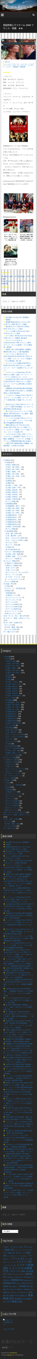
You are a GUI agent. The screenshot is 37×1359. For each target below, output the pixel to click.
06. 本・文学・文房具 (11, 623)
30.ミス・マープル (12, 575)
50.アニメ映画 (10, 529)
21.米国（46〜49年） (13, 508)
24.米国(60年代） (12, 515)
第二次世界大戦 (22, 1292)
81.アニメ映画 (10, 501)
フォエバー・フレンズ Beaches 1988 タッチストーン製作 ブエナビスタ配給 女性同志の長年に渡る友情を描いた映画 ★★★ (18, 1125)
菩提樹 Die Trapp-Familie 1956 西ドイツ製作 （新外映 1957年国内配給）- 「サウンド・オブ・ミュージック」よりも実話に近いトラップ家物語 (18, 1024)
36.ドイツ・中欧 (11, 545)
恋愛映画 (17, 1280)
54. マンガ (8, 625)
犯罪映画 (27, 1289)
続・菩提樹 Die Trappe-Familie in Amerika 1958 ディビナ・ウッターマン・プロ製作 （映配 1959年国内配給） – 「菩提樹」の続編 (18, 1015)
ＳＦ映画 (14, 1301)
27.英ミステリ (10, 570)
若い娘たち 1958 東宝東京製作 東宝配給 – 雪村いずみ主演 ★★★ (18, 1132)
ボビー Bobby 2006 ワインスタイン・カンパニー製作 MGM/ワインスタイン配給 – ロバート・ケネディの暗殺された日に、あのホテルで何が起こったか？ (18, 1051)
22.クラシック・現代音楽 (13, 588)
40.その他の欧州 (11, 549)
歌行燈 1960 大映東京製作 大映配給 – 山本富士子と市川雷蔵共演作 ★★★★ (18, 1065)
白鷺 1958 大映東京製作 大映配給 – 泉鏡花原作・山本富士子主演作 (18, 444)
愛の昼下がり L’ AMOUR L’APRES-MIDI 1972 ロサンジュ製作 (17, 327)
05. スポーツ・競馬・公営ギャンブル (17, 618)
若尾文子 (14, 1295)
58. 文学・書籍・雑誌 (12, 627)
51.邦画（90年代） (12, 494)
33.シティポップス (12, 600)
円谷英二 (11, 1274)
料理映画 (22, 67)
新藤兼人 (15, 1286)
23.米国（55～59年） (13, 513)
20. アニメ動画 (10, 581)
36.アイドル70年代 (12, 607)
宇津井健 (10, 1277)
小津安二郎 (19, 1277)
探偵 (19, 1283)
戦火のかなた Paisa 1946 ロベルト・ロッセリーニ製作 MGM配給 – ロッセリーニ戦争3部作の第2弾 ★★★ (18, 406)
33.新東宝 (9, 481)
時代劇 (24, 1286)
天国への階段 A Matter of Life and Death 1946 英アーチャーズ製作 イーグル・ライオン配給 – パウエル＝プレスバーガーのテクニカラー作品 (18, 1033)
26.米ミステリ (10, 568)
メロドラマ (17, 1271)
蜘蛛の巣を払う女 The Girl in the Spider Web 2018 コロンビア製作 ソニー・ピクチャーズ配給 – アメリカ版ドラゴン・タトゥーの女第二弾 (18, 428)
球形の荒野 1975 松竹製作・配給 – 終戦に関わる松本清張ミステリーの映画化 (18, 1118)
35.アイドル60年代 (12, 604)
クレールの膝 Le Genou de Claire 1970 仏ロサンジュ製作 (17, 332)
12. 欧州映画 (15, 43)
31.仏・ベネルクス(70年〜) (15, 540)
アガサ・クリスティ (12, 1247)
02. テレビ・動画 (9, 561)
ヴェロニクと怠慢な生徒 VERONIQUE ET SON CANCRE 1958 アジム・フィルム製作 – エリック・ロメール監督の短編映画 (18, 983)
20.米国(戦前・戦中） (13, 506)
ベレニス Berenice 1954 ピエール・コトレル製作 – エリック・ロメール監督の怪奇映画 (18, 1071)
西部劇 (23, 1296)
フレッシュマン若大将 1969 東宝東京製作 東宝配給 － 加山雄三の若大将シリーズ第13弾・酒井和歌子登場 (18, 1078)
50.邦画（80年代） (12, 492)
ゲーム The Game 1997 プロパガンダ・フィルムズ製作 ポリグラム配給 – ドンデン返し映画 (18, 1000)
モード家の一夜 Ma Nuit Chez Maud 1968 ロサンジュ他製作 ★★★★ (18, 337)
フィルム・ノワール (17, 1257)
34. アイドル (10, 602)
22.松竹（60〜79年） (13, 469)
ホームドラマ (10, 1262)
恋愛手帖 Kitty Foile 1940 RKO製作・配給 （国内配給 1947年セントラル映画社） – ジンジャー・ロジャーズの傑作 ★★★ (18, 992)
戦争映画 (9, 1283)
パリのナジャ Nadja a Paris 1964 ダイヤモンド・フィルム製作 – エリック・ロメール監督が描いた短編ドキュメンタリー (18, 398)
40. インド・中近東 (12, 558)
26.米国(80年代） (12, 520)
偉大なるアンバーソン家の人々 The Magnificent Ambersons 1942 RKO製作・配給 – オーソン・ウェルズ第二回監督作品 (18, 1092)
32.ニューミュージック (14, 597)
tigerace (7, 62)
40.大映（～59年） (12, 485)
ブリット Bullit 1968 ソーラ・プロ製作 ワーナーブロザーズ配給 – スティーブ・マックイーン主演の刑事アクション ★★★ (18, 1193)
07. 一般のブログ (9, 632)
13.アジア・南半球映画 (13, 552)
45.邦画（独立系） (12, 490)
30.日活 (8, 478)
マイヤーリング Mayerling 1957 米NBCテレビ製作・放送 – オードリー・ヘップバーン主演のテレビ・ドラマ (18, 374)
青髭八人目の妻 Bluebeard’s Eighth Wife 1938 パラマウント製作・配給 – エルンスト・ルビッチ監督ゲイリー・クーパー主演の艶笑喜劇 (18, 1159)
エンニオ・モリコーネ (12, 64)
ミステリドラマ (9, 1265)
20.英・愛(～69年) (12, 533)
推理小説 (26, 1283)
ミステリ (24, 1261)
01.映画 (6, 43)
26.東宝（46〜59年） (13, 474)
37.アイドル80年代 (12, 609)
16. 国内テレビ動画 (11, 563)
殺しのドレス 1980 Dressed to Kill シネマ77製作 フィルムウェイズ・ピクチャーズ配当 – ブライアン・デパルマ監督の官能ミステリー (18, 1102)
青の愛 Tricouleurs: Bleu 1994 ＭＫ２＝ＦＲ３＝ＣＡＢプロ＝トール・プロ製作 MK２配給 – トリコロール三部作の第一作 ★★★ (18, 1111)
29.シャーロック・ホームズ (15, 572)
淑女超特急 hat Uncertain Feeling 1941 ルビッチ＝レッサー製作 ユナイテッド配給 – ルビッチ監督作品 (18, 975)
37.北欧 (8, 547)
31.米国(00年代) (11, 524)
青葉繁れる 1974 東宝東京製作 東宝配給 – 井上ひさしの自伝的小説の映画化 (18, 1045)
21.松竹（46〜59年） (13, 467)
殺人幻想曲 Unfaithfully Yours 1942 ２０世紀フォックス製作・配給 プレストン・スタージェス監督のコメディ (18, 1059)
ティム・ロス (11, 65)
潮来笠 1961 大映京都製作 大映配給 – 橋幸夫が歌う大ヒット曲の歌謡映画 (18, 350)
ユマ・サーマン (22, 65)
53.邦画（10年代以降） (14, 499)
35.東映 (8, 483)
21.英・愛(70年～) (12, 536)
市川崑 (27, 1277)
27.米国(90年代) (11, 522)
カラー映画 (9, 1253)
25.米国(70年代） (12, 517)
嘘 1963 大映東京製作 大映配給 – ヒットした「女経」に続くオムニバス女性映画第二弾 (18, 1007)
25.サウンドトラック (12, 611)
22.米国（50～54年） (13, 510)
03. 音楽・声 (8, 584)
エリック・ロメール (23, 1250)
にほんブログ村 (8, 1329)
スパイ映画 (11, 1256)
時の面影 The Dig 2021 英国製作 (17, 317)
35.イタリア (10, 542)
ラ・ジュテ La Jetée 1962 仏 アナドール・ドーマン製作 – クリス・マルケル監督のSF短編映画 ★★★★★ (18, 420)
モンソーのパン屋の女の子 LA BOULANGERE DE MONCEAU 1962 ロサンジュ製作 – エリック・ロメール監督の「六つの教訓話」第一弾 (18, 357)
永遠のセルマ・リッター (17, 8)
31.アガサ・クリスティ (14, 577)
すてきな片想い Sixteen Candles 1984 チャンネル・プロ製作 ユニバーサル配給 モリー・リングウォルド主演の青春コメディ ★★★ (18, 1177)
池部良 (20, 1289)
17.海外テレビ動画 (11, 565)
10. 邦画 (7, 462)
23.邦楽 (7, 591)
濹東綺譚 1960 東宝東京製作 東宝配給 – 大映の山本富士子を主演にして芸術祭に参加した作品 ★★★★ (18, 390)
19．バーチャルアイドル (13, 579)
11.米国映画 (9, 504)
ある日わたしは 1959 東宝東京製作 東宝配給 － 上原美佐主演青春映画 (18, 1145)
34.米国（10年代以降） (14, 526)
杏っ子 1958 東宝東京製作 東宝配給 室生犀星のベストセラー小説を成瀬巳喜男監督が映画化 (18, 1185)
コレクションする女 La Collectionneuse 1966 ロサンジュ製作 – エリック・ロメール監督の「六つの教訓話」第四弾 (18, 343)
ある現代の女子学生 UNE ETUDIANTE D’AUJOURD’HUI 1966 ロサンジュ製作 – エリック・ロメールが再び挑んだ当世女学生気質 (18, 382)
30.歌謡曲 (9, 593)
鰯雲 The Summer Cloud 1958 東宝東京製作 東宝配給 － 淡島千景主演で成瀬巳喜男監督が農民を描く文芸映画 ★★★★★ (18, 1168)
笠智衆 (13, 1292)
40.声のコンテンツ (11, 613)
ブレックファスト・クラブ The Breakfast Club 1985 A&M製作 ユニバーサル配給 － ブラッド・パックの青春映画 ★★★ (18, 1138)
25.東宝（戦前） (11, 471)
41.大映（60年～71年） (14, 488)
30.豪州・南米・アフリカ (14, 556)
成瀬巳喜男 (28, 1280)
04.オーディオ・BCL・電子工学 (15, 616)
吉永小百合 (20, 1274)
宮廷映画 (15, 67)
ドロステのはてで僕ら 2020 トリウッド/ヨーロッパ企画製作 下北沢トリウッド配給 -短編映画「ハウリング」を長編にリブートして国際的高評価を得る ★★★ (18, 437)
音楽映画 (20, 1298)
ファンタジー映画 (21, 1256)
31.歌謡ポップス (11, 595)
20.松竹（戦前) (11, 465)
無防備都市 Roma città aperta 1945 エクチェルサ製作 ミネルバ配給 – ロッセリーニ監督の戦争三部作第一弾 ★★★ (18, 1151)
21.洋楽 (7, 586)
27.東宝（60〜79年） (13, 476)
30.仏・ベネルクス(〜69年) (15, 538)
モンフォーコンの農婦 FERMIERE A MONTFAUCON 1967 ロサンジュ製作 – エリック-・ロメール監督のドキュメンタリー (18, 366)
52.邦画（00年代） (12, 497)
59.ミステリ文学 (10, 629)
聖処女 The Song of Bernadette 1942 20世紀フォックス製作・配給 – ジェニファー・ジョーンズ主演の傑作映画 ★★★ (18, 1085)
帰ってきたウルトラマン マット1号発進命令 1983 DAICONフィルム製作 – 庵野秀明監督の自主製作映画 (18, 413)
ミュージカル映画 (17, 1269)
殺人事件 (13, 1289)
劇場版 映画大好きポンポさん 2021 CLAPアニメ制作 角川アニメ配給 (17, 323)
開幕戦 (8, 320)
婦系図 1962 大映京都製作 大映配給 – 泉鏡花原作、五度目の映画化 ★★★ (18, 1040)
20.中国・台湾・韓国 (13, 554)
